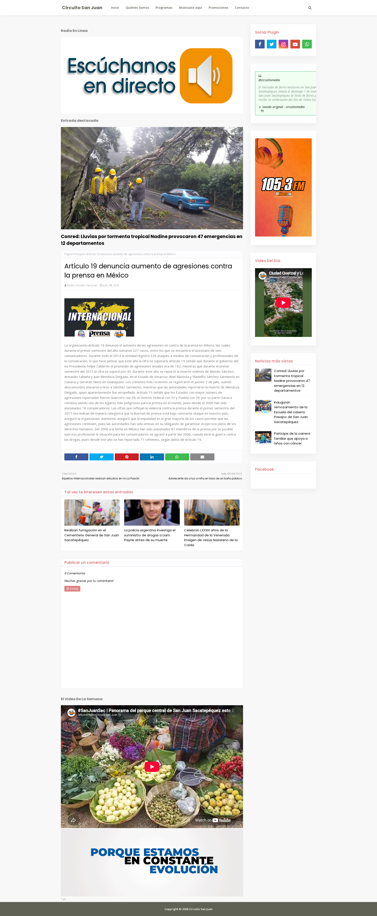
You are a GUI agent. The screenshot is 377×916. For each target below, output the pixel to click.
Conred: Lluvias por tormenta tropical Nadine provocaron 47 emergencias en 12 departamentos (151, 239)
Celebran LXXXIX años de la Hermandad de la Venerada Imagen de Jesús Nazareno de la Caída (211, 537)
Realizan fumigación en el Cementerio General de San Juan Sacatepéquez (91, 535)
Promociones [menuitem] (218, 7)
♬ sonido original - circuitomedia (282, 107)
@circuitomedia (269, 80)
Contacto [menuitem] (242, 7)
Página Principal (74, 254)
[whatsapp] (307, 44)
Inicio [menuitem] (115, 7)
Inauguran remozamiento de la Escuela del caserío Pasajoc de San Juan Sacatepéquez (291, 412)
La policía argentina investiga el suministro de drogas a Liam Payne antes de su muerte (149, 535)
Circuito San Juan (82, 8)
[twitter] (271, 44)
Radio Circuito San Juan (82, 285)
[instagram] (283, 44)
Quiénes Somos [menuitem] (137, 7)
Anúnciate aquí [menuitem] (190, 7)
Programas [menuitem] (164, 7)
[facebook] (260, 44)
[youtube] (295, 44)
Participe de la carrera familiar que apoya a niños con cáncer (292, 438)
